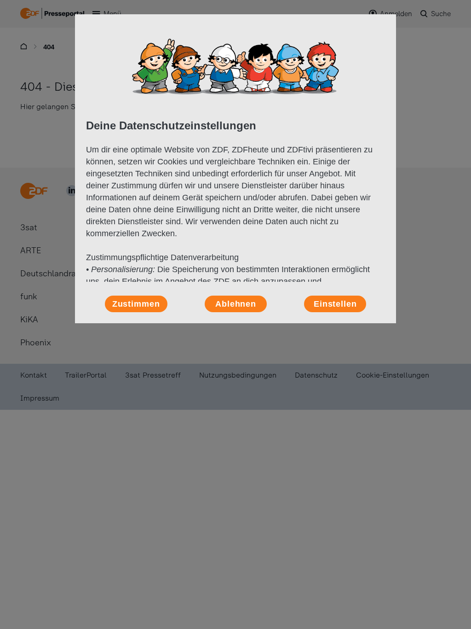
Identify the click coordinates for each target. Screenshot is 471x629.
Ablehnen (235, 304)
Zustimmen (136, 304)
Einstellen (335, 304)
